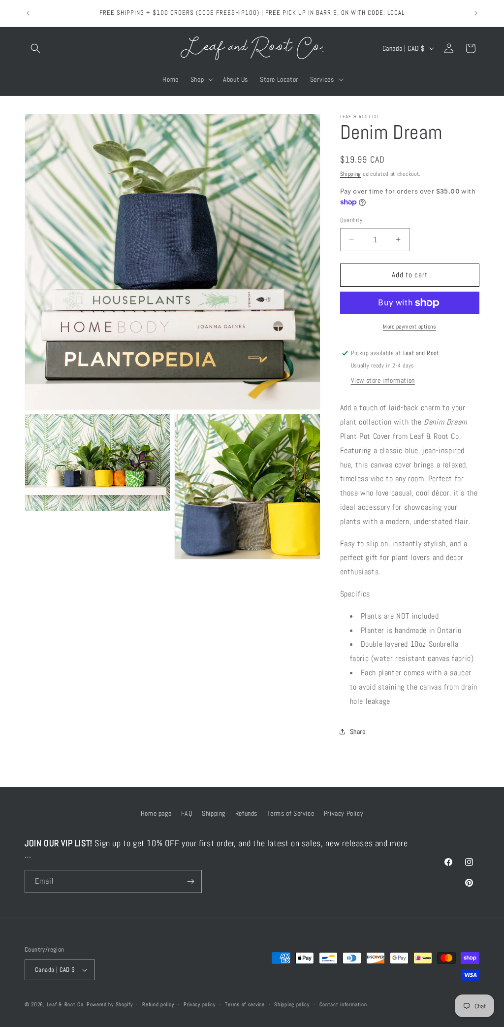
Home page (156, 813)
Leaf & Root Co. (66, 1004)
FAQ (186, 813)
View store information (383, 380)
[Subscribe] (190, 881)
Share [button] (358, 731)
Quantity (351, 220)
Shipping (350, 174)
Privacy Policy (343, 813)
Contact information (343, 1004)
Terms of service (244, 1004)
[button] (35, 48)
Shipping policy (292, 1004)
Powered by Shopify (110, 1004)
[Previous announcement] (28, 13)
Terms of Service (291, 813)
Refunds (246, 813)
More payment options (409, 327)
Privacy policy (200, 1004)
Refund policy (158, 1004)
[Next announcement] (476, 13)
